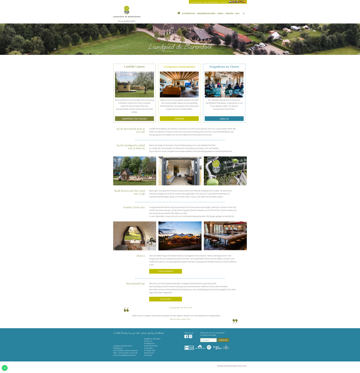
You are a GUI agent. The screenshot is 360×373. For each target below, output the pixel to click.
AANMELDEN (223, 340)
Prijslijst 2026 (150, 350)
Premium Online (242, 366)
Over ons (148, 341)
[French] (237, 2)
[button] (5, 368)
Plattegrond (149, 343)
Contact (223, 2)
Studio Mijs (227, 366)
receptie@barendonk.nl (127, 355)
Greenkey (149, 348)
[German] (240, 2)
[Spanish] (244, 2)
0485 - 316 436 (118, 352)
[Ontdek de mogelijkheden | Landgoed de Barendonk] (126, 13)
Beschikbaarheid (211, 2)
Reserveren (149, 352)
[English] (233, 2)
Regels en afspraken (153, 338)
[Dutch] (230, 2)
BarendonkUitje (151, 345)
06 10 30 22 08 (131, 352)
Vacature (148, 355)
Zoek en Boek (196, 2)
